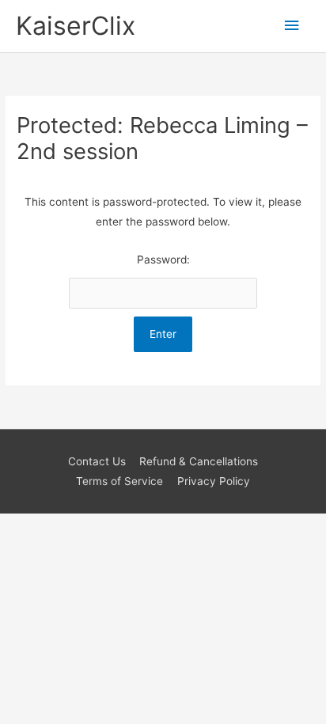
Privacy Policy (213, 481)
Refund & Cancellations (198, 461)
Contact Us (97, 461)
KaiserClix (75, 25)
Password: (163, 259)
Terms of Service (119, 481)
